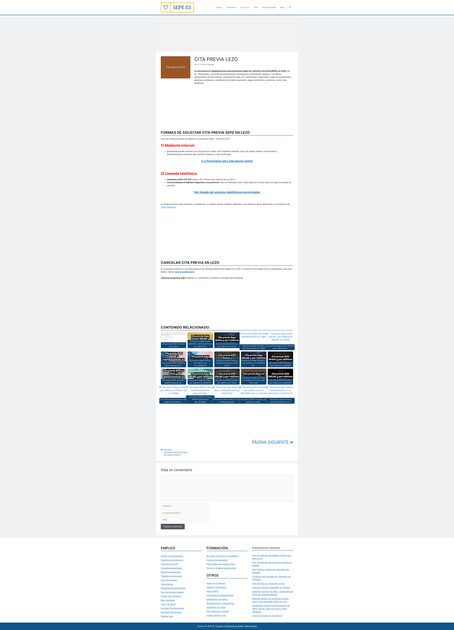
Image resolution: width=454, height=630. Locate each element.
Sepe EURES (212, 591)
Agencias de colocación (172, 560)
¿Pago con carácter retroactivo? (267, 616)
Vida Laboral (167, 584)
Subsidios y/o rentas (216, 607)
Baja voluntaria (168, 600)
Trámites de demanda (171, 576)
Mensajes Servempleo (171, 612)
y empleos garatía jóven (224, 568)
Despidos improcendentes (173, 588)
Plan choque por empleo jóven (221, 564)
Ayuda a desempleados (172, 556)
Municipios (244, 7)
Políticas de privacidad (234, 626)
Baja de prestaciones (171, 572)
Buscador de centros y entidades (222, 556)
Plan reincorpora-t (169, 580)
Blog (282, 7)
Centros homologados (217, 560)
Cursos (219, 7)
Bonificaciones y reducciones (220, 603)
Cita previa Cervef (169, 564)
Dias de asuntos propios (172, 592)
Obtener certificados (216, 587)
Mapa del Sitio (251, 626)
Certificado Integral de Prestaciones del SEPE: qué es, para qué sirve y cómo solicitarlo (271, 608)
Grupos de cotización (171, 596)
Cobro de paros (168, 604)
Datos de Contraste (216, 583)
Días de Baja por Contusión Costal (268, 583)
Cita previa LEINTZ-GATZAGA (175, 452)
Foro (256, 7)
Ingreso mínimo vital (216, 615)
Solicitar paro (167, 616)
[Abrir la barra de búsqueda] (290, 7)
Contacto (219, 626)
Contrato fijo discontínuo (172, 608)
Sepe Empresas (168, 207)
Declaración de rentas (217, 599)
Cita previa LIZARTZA (172, 455)
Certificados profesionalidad (220, 595)
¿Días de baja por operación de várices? (271, 587)
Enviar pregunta (269, 7)
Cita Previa (168, 450)
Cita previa (231, 7)
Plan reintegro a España (218, 611)
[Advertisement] (227, 34)
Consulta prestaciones (171, 568)
